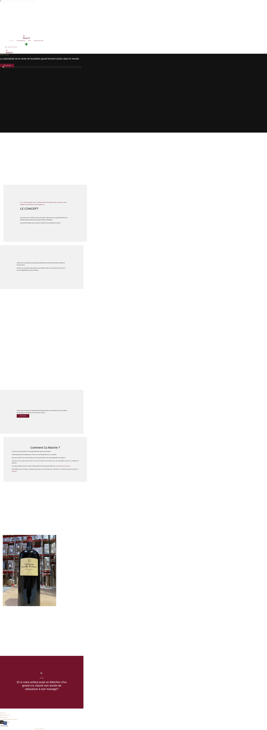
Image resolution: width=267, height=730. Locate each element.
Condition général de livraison (62, 466)
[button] (26, 37)
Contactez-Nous (39, 40)
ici (65, 457)
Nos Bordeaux (21, 40)
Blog (29, 40)
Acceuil (11, 40)
